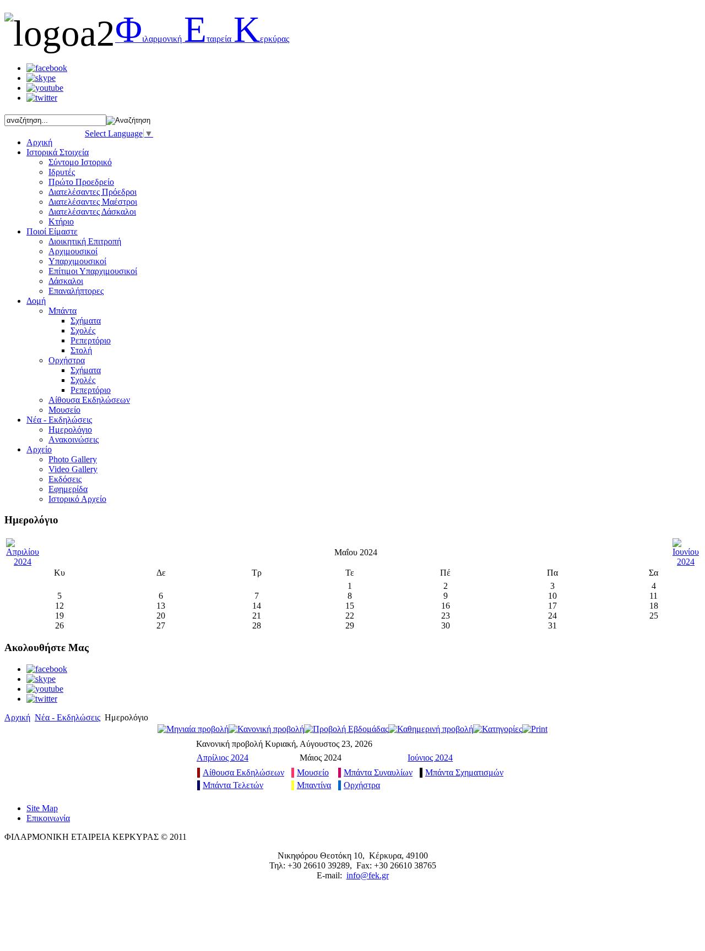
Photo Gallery (72, 459)
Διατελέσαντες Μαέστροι (92, 201)
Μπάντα (62, 310)
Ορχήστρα (66, 360)
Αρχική (17, 717)
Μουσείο (64, 409)
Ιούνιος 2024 (430, 757)
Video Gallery (72, 469)
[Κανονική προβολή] (266, 729)
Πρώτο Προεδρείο (81, 182)
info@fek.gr (367, 875)
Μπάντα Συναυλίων (378, 772)
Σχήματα (85, 320)
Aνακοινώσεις (73, 439)
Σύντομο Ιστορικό (80, 162)
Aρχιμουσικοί (72, 251)
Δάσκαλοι (65, 281)
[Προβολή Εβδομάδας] (346, 729)
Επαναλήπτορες (76, 291)
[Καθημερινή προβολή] (430, 729)
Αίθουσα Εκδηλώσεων (243, 772)
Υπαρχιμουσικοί (77, 261)
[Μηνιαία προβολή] (193, 729)
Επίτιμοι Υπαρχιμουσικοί (92, 271)
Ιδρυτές (61, 172)
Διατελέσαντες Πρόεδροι (92, 191)
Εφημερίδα (68, 489)
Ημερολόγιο (70, 429)
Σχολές (82, 330)
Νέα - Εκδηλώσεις (67, 717)
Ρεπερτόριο (90, 340)
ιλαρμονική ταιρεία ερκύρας (202, 38)
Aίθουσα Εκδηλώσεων (89, 400)
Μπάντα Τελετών (233, 785)
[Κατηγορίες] (497, 729)
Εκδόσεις (65, 479)
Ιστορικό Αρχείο (77, 499)
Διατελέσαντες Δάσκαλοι (92, 211)
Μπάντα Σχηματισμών (464, 772)
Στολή (81, 350)
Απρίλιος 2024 (222, 757)
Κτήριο (61, 221)
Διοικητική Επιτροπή (84, 241)
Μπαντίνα (314, 785)
